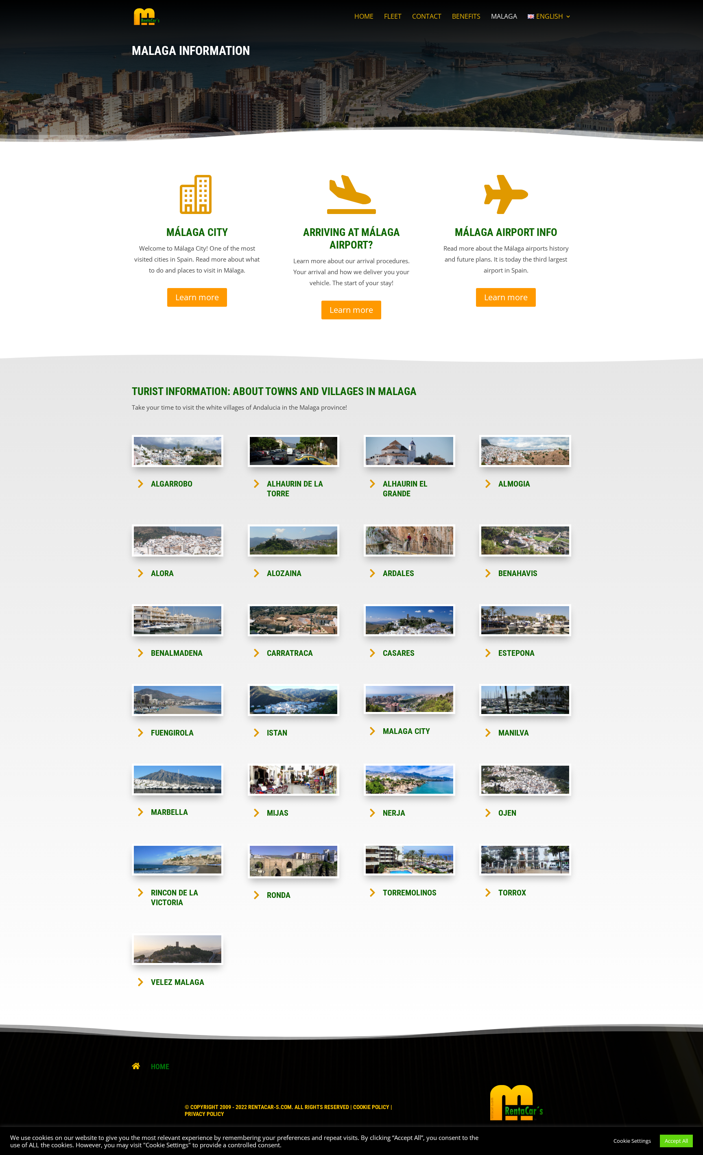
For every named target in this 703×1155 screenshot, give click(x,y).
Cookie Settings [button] (632, 1140)
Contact (426, 17)
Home (363, 17)
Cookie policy (371, 1107)
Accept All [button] (676, 1140)
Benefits (466, 17)
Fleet (393, 17)
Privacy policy (204, 1114)
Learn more (197, 297)
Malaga (504, 17)
